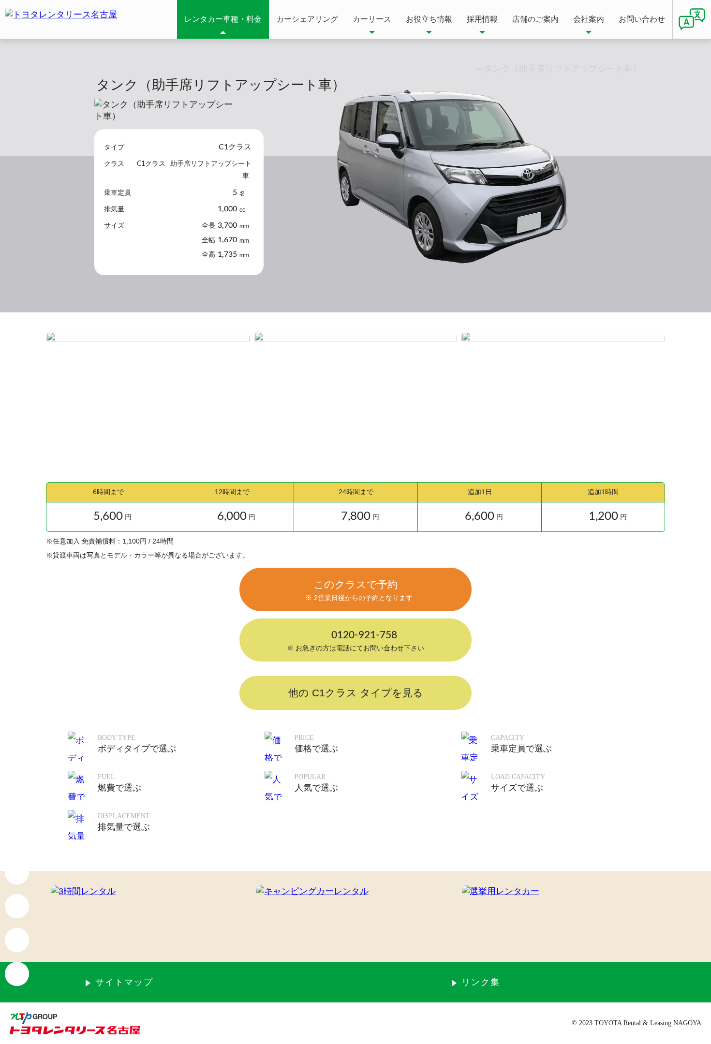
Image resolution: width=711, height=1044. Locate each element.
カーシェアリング (307, 19)
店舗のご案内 (535, 19)
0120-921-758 (364, 635)
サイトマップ (124, 982)
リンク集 (480, 982)
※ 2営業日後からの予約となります (359, 598)
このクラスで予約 (355, 584)
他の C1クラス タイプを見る (355, 692)
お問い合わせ (642, 19)
